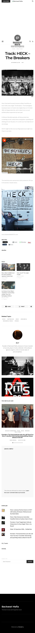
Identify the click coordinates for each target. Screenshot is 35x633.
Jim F (23, 62)
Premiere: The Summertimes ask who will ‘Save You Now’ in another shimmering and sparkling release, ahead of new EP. (17, 436)
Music (17, 359)
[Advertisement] (17, 20)
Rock (17, 319)
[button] (32, 41)
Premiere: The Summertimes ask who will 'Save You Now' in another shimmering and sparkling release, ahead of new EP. (21, 535)
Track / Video (18, 432)
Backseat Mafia (10, 606)
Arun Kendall (13, 440)
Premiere (27, 430)
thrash (17, 320)
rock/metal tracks (8, 320)
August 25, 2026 (21, 440)
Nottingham (11, 319)
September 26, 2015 (15, 62)
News (19, 380)
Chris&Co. (21, 627)
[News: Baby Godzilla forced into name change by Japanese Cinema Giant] (8, 267)
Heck (4, 319)
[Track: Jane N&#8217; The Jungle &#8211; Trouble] (23, 267)
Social (4, 548)
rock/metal (24, 319)
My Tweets (5, 543)
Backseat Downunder (10, 430)
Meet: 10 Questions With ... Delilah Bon (21, 529)
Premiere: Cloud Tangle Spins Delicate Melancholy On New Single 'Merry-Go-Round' (21, 524)
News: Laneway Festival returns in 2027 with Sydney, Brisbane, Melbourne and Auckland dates (21, 511)
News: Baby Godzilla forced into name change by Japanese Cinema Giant (8, 274)
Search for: (4, 558)
